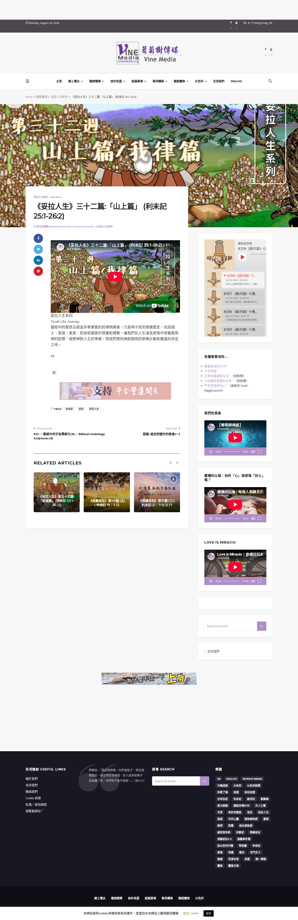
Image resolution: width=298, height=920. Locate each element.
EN (219, 779)
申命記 (256, 845)
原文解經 (222, 805)
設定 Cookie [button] (190, 913)
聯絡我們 (32, 792)
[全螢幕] (259, 451)
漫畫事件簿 (243, 839)
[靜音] (253, 451)
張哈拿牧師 (251, 819)
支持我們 (218, 81)
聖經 (220, 859)
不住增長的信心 (215, 386)
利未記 (69, 408)
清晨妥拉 (255, 832)
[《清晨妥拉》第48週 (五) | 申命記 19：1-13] (107, 492)
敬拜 (220, 825)
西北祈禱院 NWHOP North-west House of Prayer (65, 226)
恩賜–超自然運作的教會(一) (161, 434)
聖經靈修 (179, 81)
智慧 (231, 825)
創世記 (251, 799)
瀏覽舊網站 (33, 811)
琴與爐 (243, 845)
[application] (235, 438)
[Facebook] (230, 26)
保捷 (236, 792)
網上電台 (74, 81)
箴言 (241, 852)
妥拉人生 (94, 408)
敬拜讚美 (158, 81)
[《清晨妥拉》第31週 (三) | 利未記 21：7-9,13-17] (157, 492)
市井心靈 (233, 819)
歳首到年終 (223, 832)
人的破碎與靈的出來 (218, 381)
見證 (247, 859)
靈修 (220, 865)
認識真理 (137, 81)
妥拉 (81, 408)
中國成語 (222, 785)
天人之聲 (260, 805)
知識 (231, 852)
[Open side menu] (27, 81)
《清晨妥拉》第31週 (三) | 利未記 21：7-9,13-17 (157, 503)
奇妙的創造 (234, 812)
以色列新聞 (253, 785)
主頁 (59, 81)
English (231, 779)
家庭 (220, 819)
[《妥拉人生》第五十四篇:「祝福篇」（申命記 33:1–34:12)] (57, 492)
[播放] (211, 451)
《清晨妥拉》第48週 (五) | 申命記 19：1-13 (107, 503)
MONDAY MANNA (252, 779)
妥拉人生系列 (59, 97)
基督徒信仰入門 (215, 366)
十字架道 (210, 371)
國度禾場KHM (242, 805)
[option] (235, 280)
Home (29, 97)
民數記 (240, 832)
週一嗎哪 (260, 859)
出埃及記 (222, 799)
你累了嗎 (222, 792)
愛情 (266, 819)
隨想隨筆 (95, 81)
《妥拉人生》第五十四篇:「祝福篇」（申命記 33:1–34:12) (56, 501)
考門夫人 (255, 852)
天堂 (220, 812)
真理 (220, 852)
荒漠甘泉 (233, 859)
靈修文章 (233, 865)
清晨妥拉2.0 (224, 839)
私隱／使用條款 (36, 804)
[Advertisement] (149, 9)
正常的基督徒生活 (216, 376)
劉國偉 (265, 799)
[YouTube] (236, 26)
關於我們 (32, 779)
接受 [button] (208, 913)
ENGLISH (236, 81)
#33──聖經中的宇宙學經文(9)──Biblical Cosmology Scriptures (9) (69, 436)
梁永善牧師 (245, 825)
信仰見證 (116, 81)
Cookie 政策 (33, 798)
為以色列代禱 (225, 845)
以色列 (199, 81)
